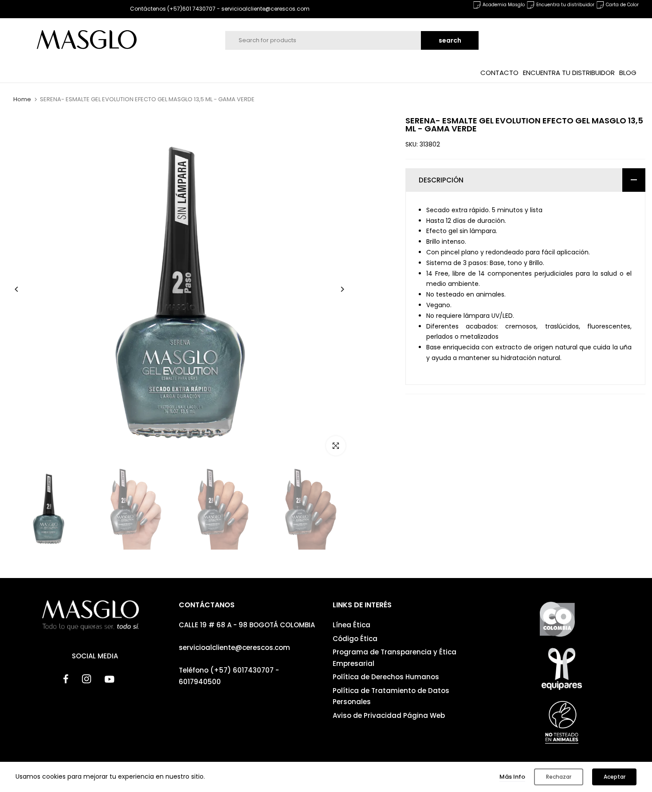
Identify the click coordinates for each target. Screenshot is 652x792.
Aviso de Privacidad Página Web (389, 715)
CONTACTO (499, 72)
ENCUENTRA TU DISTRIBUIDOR (569, 72)
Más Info (512, 776)
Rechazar (558, 776)
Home (22, 99)
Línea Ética (351, 625)
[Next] (336, 289)
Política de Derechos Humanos (386, 676)
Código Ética (355, 638)
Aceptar (614, 776)
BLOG (627, 72)
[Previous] (23, 289)
